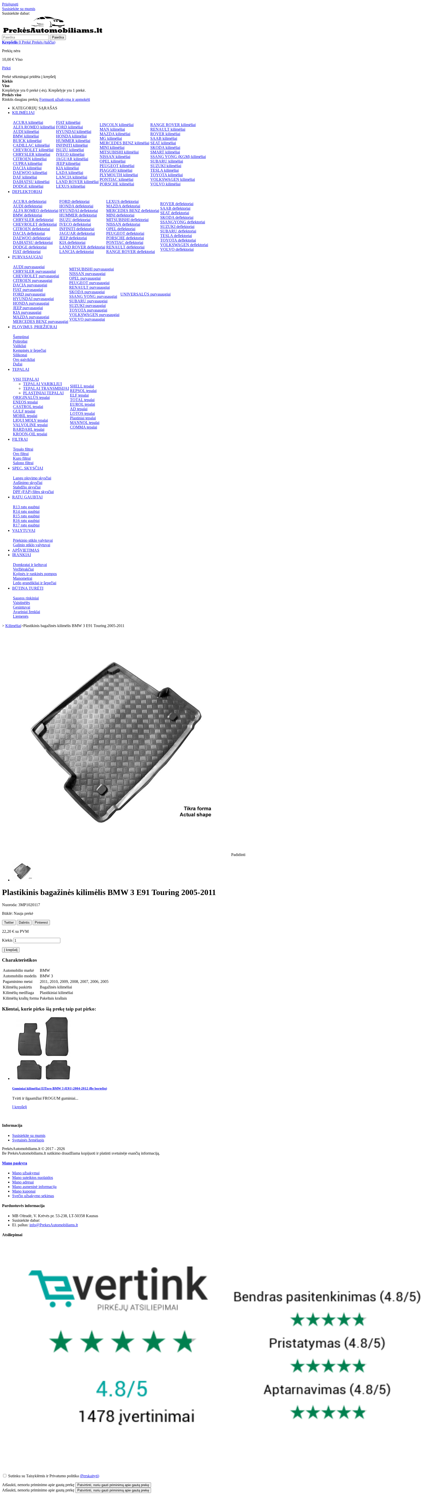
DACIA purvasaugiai (30, 285)
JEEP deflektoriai (73, 238)
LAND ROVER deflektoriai (82, 247)
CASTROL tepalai (28, 406)
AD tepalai (78, 409)
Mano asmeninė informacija (34, 1187)
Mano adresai (23, 1182)
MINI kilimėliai (112, 147)
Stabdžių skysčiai (27, 487)
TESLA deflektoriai (176, 236)
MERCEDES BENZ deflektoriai (132, 210)
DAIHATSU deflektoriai (33, 242)
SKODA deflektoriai (176, 217)
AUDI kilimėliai (26, 131)
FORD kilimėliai (69, 127)
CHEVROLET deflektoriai (35, 224)
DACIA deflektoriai (29, 233)
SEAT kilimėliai (163, 143)
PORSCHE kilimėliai (117, 184)
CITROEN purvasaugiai (32, 280)
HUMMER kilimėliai (73, 141)
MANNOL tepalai (84, 422)
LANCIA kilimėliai (71, 177)
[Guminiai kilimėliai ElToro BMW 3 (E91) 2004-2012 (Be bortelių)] (44, 1078)
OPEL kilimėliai (112, 161)
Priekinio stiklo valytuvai (33, 540)
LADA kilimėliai (69, 172)
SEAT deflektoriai (174, 213)
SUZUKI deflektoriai (177, 226)
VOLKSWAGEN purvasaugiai (94, 315)
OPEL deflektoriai (120, 229)
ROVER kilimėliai (165, 134)
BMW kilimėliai (26, 136)
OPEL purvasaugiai (85, 278)
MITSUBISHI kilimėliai (119, 152)
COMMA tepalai (83, 427)
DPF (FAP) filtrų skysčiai (33, 492)
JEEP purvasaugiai (28, 308)
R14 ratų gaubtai (26, 511)
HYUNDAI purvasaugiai (33, 299)
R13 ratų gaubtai (26, 507)
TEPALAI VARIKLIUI (42, 384)
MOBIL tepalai (25, 416)
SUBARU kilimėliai (166, 161)
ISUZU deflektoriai (74, 220)
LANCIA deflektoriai (76, 251)
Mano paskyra (14, 1163)
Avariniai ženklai (26, 612)
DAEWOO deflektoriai (31, 238)
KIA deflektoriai (72, 242)
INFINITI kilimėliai (72, 145)
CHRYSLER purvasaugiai (34, 271)
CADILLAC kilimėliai (31, 145)
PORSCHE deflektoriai (125, 238)
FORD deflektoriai (74, 201)
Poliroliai (20, 341)
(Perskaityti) (89, 1476)
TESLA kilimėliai (164, 170)
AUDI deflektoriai (27, 206)
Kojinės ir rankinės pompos (35, 574)
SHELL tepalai (82, 386)
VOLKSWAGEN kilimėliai (172, 179)
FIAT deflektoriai (27, 251)
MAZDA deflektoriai (123, 206)
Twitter (9, 922)
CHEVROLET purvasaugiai (36, 276)
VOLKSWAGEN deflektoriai (184, 245)
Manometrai (22, 578)
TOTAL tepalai (82, 400)
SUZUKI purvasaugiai (87, 305)
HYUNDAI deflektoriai (78, 210)
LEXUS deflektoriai (122, 201)
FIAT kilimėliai (68, 122)
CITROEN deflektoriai (31, 229)
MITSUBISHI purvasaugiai (91, 269)
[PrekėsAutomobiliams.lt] (52, 32)
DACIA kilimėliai (27, 168)
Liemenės (20, 616)
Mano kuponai (23, 1191)
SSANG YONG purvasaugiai (93, 296)
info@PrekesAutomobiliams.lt (53, 1225)
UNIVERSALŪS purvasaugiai (145, 294)
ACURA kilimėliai (28, 122)
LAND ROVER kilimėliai (77, 182)
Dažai (17, 364)
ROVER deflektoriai (176, 204)
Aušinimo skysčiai (27, 482)
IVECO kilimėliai (70, 154)
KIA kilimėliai (67, 168)
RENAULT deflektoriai (125, 247)
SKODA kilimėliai (165, 147)
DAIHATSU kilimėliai (31, 182)
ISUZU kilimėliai (70, 150)
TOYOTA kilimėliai (166, 175)
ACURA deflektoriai (29, 201)
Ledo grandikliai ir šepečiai (34, 583)
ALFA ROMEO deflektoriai (35, 210)
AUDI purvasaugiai (29, 267)
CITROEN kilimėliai (30, 159)
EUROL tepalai (82, 404)
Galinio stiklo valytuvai (31, 545)
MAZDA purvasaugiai (31, 317)
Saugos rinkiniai (26, 598)
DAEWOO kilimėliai (30, 172)
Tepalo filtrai (23, 449)
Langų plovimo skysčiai (32, 478)
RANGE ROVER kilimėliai (173, 125)
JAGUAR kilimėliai (72, 159)
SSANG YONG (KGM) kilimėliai (178, 156)
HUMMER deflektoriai (78, 215)
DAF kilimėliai (25, 177)
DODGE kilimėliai (28, 186)
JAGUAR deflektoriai (77, 233)
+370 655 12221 (44, 13)
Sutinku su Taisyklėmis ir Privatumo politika (43, 1476)
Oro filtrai (21, 454)
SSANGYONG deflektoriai (182, 222)
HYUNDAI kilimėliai (73, 131)
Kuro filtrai (22, 458)
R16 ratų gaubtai (26, 520)
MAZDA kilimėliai (115, 134)
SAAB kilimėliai (163, 138)
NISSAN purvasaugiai (87, 273)
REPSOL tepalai (83, 391)
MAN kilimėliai (112, 129)
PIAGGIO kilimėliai (116, 170)
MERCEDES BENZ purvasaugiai (40, 321)
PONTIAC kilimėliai (116, 179)
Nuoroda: (10, 905)
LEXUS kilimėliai (70, 186)
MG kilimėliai (111, 138)
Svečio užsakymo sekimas (33, 1196)
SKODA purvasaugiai (87, 292)
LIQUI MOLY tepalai (30, 420)
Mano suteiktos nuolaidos (32, 1177)
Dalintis (24, 922)
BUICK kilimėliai (27, 141)
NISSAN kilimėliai (115, 156)
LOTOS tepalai (82, 413)
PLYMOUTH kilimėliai (119, 175)
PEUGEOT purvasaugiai (89, 283)
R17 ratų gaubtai (26, 525)
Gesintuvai (21, 607)
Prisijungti (10, 4)
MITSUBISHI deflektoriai (127, 220)
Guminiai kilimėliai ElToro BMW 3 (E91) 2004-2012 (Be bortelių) (59, 1088)
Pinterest (41, 922)
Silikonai (20, 355)
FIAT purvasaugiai (28, 289)
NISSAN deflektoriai (123, 224)
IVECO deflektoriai (75, 224)
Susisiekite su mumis (18, 9)
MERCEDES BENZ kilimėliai (124, 143)
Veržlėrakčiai (23, 569)
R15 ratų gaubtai (26, 516)
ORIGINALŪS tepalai (31, 397)
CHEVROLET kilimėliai (33, 150)
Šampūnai (21, 337)
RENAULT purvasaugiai (89, 287)
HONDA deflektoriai (76, 206)
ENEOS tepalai (25, 402)
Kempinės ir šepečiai (29, 350)
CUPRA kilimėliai (27, 163)
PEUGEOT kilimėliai (117, 166)
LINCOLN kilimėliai (117, 125)
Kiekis (7, 940)
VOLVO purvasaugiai (87, 319)
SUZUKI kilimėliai (165, 166)
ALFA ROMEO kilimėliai (34, 127)
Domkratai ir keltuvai (30, 564)
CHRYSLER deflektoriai (33, 220)
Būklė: (8, 913)
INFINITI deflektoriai (76, 229)
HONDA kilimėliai (71, 136)
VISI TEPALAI (26, 379)
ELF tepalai (79, 395)
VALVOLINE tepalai (30, 425)
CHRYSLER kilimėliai (31, 154)
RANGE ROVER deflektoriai (130, 251)
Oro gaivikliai (24, 359)
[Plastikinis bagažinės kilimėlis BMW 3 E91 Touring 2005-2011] (22, 880)
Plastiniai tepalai (83, 418)
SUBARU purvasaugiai (88, 301)
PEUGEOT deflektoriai (125, 233)
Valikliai (19, 346)
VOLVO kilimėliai (165, 184)
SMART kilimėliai (165, 152)
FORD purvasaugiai (29, 294)
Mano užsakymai (26, 1173)
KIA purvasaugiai (27, 312)
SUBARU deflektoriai (178, 231)
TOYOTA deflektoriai (178, 240)
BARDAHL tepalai (28, 429)
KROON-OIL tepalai (30, 434)
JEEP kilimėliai (68, 163)
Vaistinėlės (21, 602)
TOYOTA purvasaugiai (88, 310)
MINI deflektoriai (120, 215)
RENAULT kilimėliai (167, 129)
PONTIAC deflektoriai (124, 242)
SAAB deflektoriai (175, 208)
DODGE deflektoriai (30, 247)
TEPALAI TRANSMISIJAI (46, 388)
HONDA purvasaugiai (31, 303)
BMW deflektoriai (27, 215)
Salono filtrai (23, 463)
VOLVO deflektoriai (177, 249)
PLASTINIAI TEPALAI (43, 393)
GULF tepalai (24, 411)
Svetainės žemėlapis (28, 1140)
